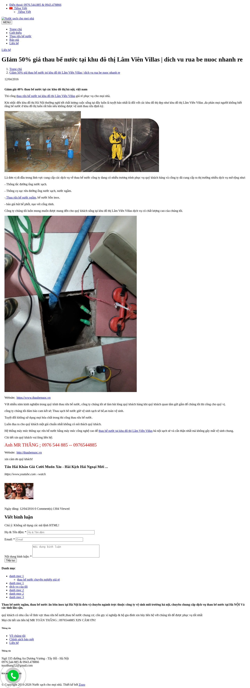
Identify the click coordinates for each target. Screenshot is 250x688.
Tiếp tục (10, 560)
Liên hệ (14, 43)
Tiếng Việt (19, 8)
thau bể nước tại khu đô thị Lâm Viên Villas (126, 430)
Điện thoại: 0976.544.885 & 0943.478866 (35, 4)
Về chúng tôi (17, 635)
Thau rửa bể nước (20, 36)
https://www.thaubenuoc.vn (34, 397)
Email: (9, 539)
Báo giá (14, 39)
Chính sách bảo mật (21, 639)
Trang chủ (15, 29)
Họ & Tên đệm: (15, 532)
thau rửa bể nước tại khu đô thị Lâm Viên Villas (45, 96)
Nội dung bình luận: (18, 556)
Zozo (82, 684)
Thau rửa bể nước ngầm (20, 197)
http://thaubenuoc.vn (29, 452)
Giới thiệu (15, 32)
